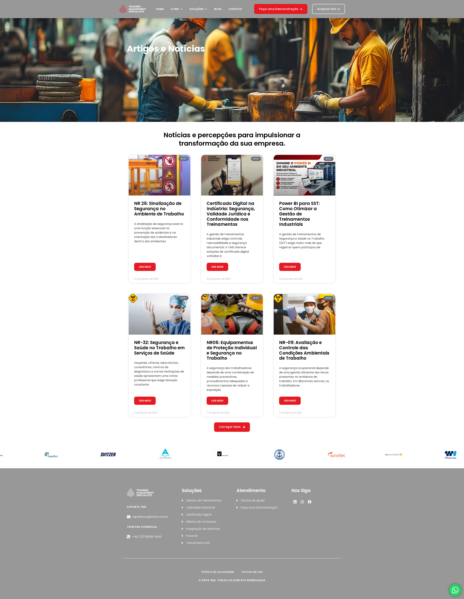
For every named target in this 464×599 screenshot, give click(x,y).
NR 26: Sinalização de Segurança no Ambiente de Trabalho (159, 208)
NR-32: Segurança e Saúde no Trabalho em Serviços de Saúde (159, 347)
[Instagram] (302, 502)
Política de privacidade (217, 572)
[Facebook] (309, 502)
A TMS (175, 9)
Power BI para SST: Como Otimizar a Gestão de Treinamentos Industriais (299, 213)
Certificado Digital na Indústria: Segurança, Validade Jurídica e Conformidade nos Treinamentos (231, 213)
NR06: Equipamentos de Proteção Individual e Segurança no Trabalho (232, 350)
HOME (160, 9)
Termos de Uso (252, 572)
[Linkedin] (295, 502)
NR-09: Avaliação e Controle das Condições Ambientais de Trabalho (304, 350)
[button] (232, 427)
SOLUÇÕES (197, 9)
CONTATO (235, 9)
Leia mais (145, 267)
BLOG (217, 9)
